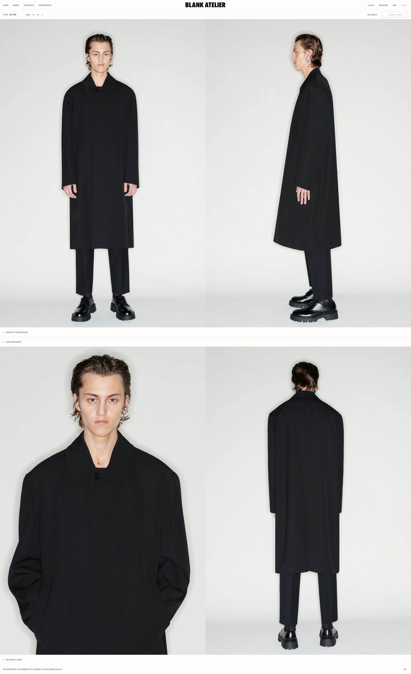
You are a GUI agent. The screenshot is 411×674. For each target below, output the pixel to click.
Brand (16, 5)
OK (405, 669)
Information (45, 5)
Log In (371, 5)
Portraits (29, 5)
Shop (5, 5)
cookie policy (55, 669)
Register (383, 5)
